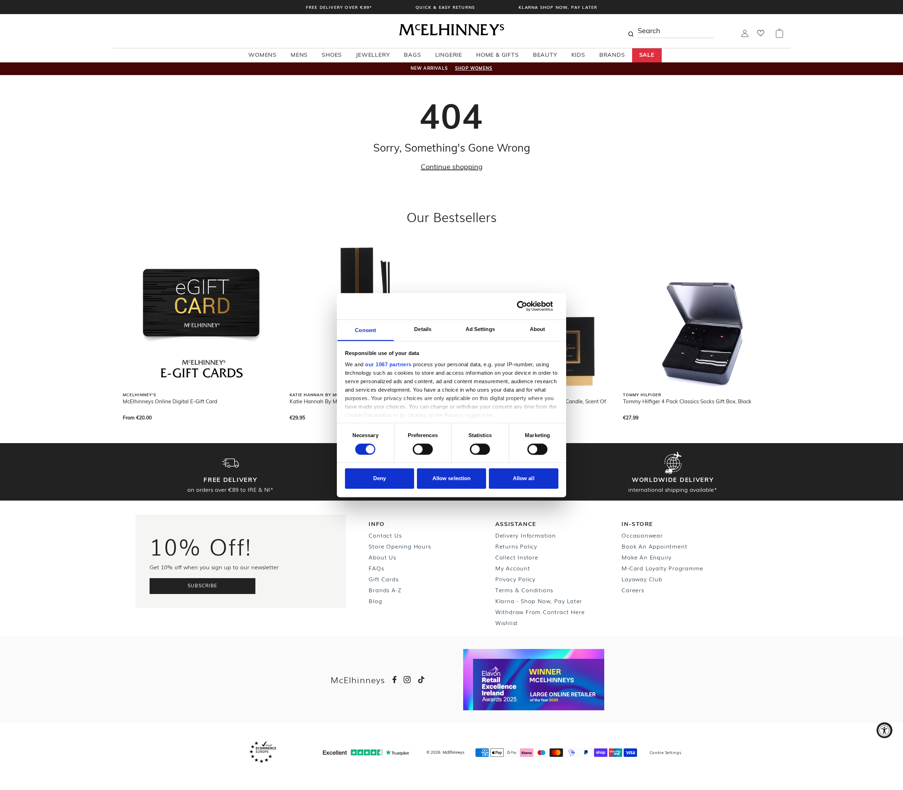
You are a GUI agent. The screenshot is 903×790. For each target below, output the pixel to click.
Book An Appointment (654, 546)
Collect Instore (516, 557)
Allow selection (451, 479)
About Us (382, 557)
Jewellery (373, 55)
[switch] (423, 449)
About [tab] (537, 329)
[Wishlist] (760, 35)
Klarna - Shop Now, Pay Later (538, 600)
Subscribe (203, 586)
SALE (647, 55)
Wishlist (506, 622)
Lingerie (448, 55)
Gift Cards (383, 579)
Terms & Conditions (524, 590)
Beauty (545, 55)
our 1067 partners (388, 364)
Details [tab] (422, 329)
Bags (412, 55)
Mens (299, 55)
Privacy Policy (515, 579)
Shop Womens (473, 69)
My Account (512, 568)
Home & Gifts (497, 55)
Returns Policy (516, 546)
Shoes (332, 55)
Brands (612, 55)
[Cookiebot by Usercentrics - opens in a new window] (527, 306)
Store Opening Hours (400, 546)
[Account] (745, 35)
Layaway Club (642, 579)
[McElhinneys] (451, 34)
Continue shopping (452, 167)
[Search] (631, 31)
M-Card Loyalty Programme (662, 568)
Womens (262, 55)
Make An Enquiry (647, 557)
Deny (379, 479)
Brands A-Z (385, 590)
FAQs (376, 568)
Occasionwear (642, 535)
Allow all (523, 479)
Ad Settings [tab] (480, 329)
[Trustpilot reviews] (365, 752)
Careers (633, 590)
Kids (578, 55)
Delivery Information (525, 535)
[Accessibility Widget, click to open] (884, 730)
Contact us (385, 535)
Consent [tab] (365, 330)
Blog (375, 600)
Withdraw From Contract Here (540, 611)
